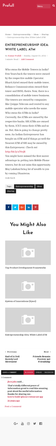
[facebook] (40, 424)
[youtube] (22, 424)
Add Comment (27, 59)
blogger (29, 372)
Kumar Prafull (14, 56)
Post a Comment (13, 406)
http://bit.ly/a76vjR (15, 151)
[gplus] (16, 424)
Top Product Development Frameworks (25, 268)
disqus (39, 372)
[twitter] (34, 424)
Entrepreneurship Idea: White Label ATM (26, 335)
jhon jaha (12, 382)
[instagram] (28, 424)
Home (8, 34)
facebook (49, 372)
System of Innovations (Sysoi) (20, 301)
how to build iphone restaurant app (25, 397)
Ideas (36, 34)
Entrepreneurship (22, 34)
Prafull (8, 6)
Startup (45, 34)
